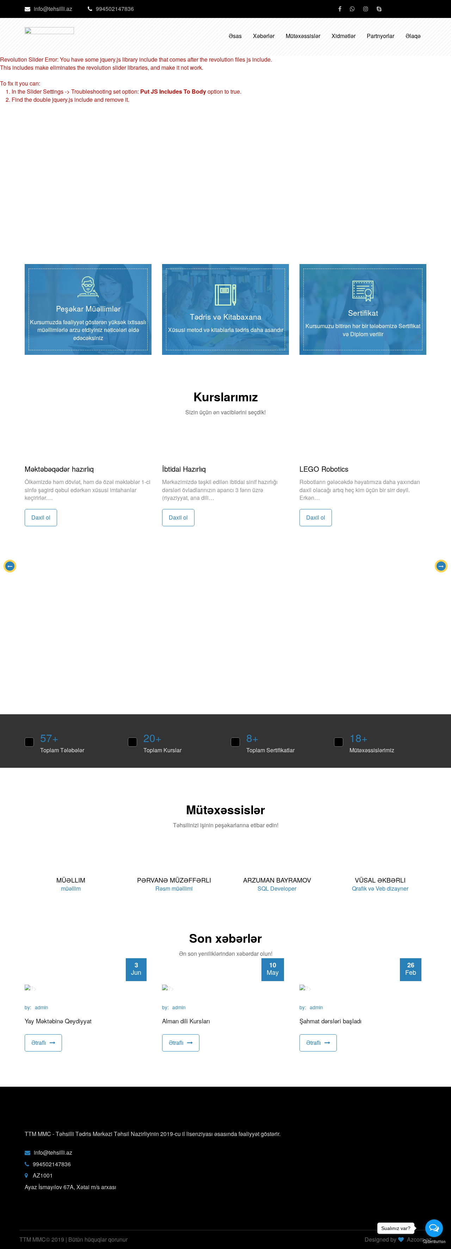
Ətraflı (38, 1042)
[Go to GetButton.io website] (434, 1241)
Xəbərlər (263, 36)
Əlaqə (413, 36)
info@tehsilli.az (53, 9)
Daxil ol (40, 517)
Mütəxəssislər (303, 36)
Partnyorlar (380, 36)
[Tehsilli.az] (49, 30)
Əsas (235, 36)
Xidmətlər (344, 36)
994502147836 (115, 9)
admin (41, 1007)
